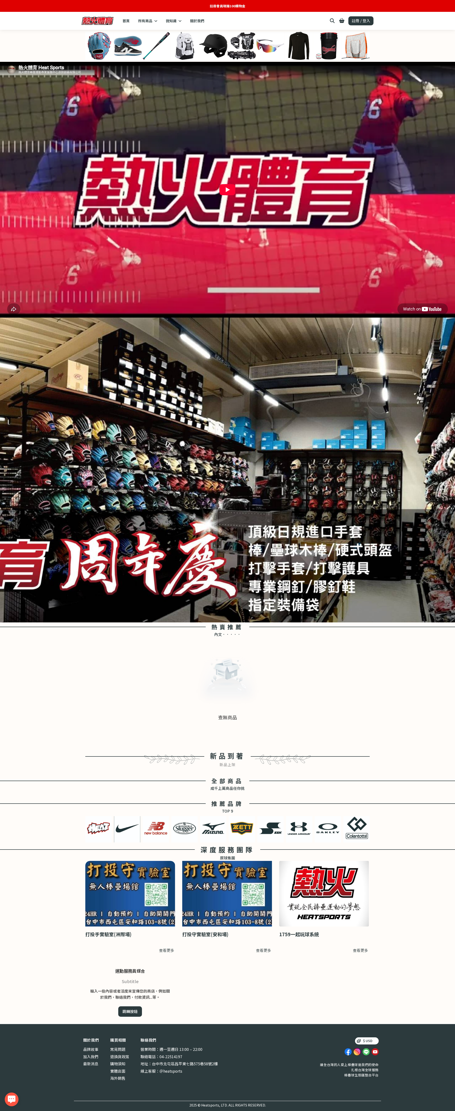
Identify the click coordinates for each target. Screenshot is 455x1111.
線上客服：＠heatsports (161, 1071)
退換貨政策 (119, 1056)
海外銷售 (117, 1078)
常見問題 (117, 1049)
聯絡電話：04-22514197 (161, 1056)
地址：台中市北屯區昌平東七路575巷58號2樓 (179, 1063)
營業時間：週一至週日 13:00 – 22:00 (171, 1049)
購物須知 (117, 1063)
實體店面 (117, 1071)
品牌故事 (90, 1049)
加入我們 (90, 1056)
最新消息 (90, 1063)
